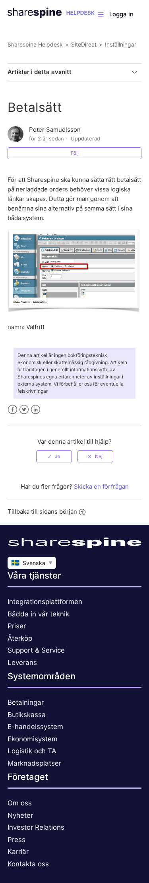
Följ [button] (75, 153)
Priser (17, 626)
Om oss (20, 803)
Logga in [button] (121, 14)
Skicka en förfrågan (101, 486)
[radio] (54, 456)
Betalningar (26, 702)
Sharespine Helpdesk (35, 44)
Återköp (20, 638)
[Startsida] (51, 15)
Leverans (22, 663)
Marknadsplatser (34, 763)
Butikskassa (27, 715)
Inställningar (120, 44)
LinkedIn (36, 410)
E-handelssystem (35, 727)
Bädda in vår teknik (38, 614)
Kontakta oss (28, 864)
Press (16, 840)
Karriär (18, 852)
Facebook (12, 410)
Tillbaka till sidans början (42, 511)
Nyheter (20, 815)
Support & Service (36, 650)
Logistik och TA (32, 751)
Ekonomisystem (33, 739)
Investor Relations (36, 827)
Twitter (24, 410)
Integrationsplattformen (45, 602)
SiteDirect (84, 44)
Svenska (31, 563)
